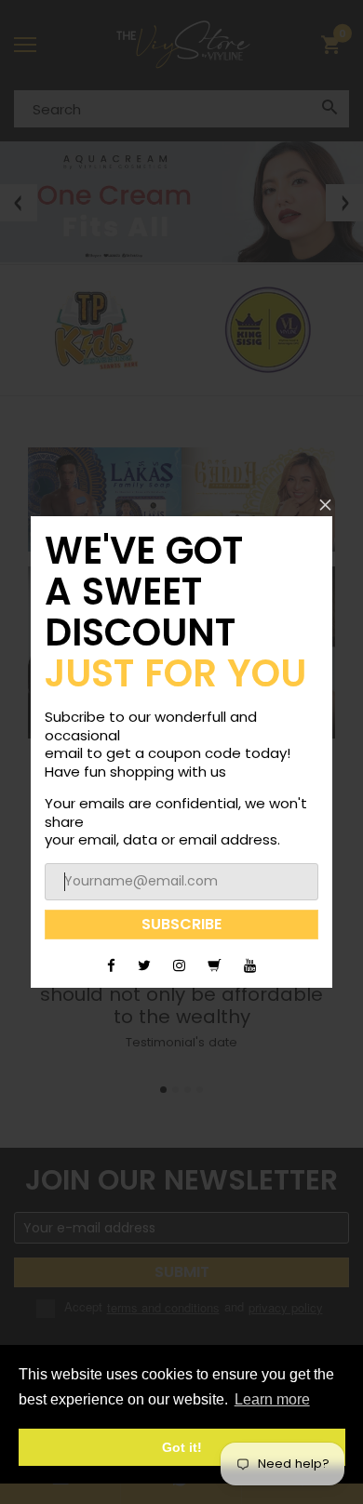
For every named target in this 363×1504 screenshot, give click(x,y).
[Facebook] (111, 965)
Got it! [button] (182, 1447)
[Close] (325, 505)
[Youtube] (250, 965)
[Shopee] (215, 965)
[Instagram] (179, 965)
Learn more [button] (272, 1399)
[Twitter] (144, 965)
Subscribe (181, 924)
